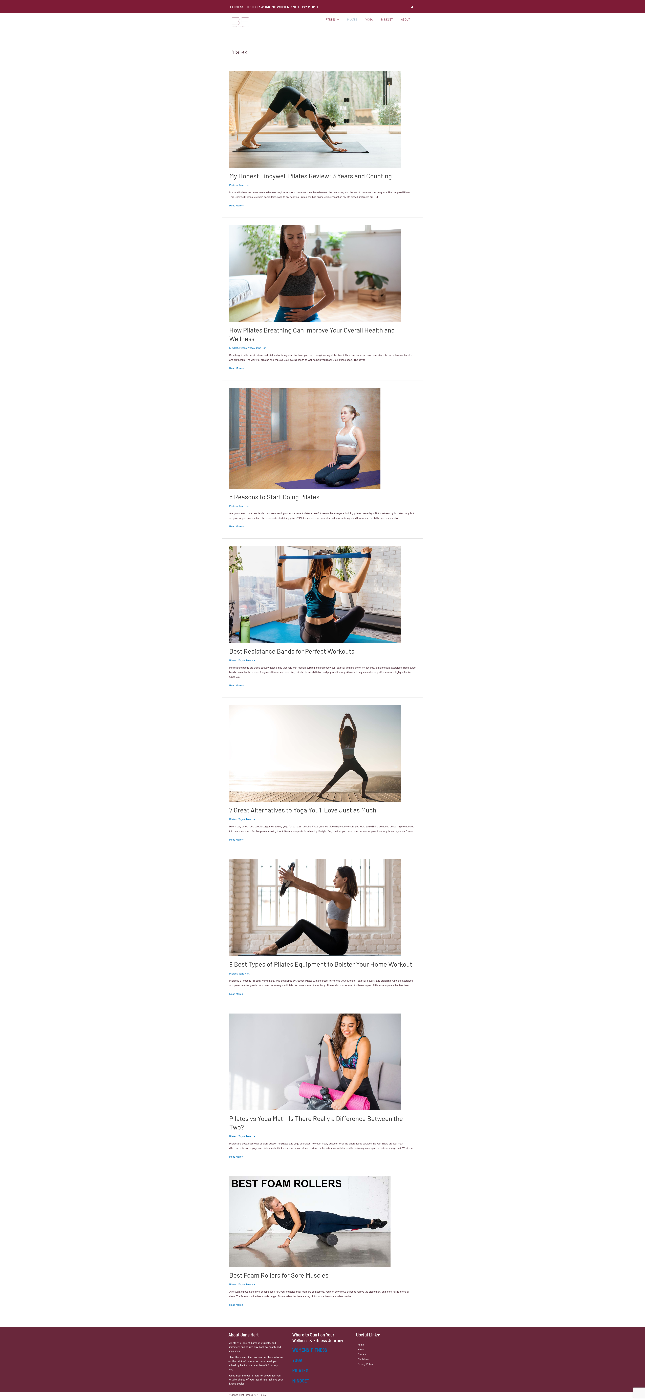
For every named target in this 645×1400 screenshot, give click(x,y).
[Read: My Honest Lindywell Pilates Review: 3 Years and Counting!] (315, 119)
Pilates (352, 19)
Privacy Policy (365, 1364)
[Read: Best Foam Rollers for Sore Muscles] (310, 1221)
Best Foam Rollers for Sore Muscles (279, 1275)
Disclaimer (363, 1359)
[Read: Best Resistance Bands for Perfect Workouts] (315, 594)
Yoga (369, 19)
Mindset (387, 19)
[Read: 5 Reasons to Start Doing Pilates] (304, 438)
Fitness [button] (331, 19)
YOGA (297, 1360)
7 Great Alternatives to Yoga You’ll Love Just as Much (302, 810)
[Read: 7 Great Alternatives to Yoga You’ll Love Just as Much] (315, 753)
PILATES (300, 1370)
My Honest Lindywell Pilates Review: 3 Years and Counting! (311, 176)
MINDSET (300, 1381)
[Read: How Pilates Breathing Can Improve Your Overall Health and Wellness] (315, 273)
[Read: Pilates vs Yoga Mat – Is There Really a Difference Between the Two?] (315, 1061)
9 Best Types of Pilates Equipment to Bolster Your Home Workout (320, 964)
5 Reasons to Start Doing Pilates (274, 497)
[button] (332, 19)
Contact (361, 1354)
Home (360, 1344)
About (405, 19)
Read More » (236, 205)
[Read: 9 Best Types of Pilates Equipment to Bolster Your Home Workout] (315, 907)
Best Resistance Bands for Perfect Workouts (291, 651)
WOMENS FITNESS (309, 1350)
